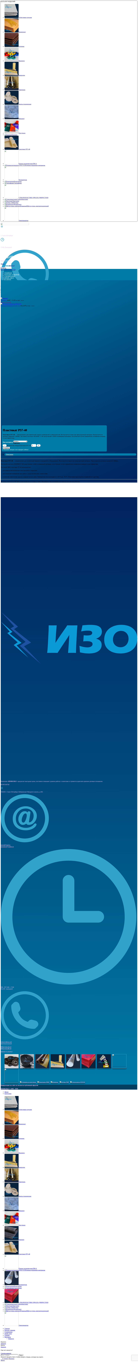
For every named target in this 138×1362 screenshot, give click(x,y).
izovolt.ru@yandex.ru (7, 846)
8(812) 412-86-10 (6, 1048)
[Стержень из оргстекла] (28, 1082)
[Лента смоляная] (27, 1068)
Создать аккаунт (6, 1353)
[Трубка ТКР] (64, 1082)
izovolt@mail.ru (5, 260)
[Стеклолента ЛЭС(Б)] (77, 1082)
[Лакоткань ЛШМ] (42, 1068)
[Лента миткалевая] (119, 1068)
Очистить (16, 443)
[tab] (70, 454)
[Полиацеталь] (73, 1068)
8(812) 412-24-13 (6, 1047)
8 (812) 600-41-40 (12, 256)
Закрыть (3, 1343)
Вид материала (8, 442)
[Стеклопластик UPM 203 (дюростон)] (88, 1068)
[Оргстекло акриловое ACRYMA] (104, 1068)
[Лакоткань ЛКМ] (43, 1082)
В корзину (6, 447)
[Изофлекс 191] (54, 1082)
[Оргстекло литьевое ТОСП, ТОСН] (12, 1082)
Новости (11, 1338)
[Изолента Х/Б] (12, 1068)
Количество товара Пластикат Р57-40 (19, 445)
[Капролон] (58, 1068)
